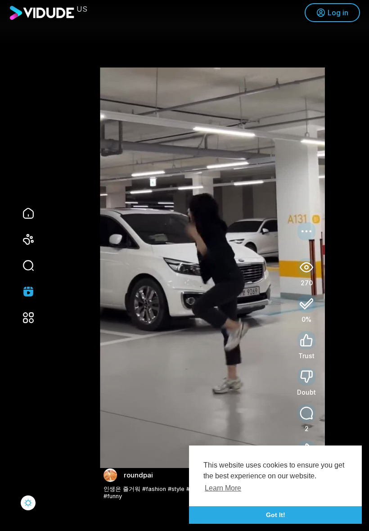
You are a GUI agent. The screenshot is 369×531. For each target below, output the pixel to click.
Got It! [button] (275, 514)
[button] (22, 265)
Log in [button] (338, 12)
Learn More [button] (223, 488)
